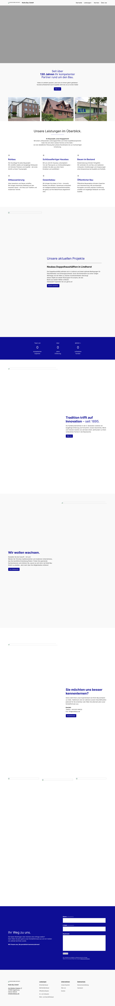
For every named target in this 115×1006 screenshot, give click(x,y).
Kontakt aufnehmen (53, 285)
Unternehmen (65, 982)
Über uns (57, 89)
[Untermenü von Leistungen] (91, 2)
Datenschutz (81, 982)
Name (68, 916)
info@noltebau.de (13, 993)
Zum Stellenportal (13, 569)
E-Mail (68, 925)
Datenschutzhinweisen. (85, 958)
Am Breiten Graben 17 (15, 988)
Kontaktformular (71, 715)
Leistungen (87, 3)
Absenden (65, 953)
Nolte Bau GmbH (28, 3)
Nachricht (66, 934)
